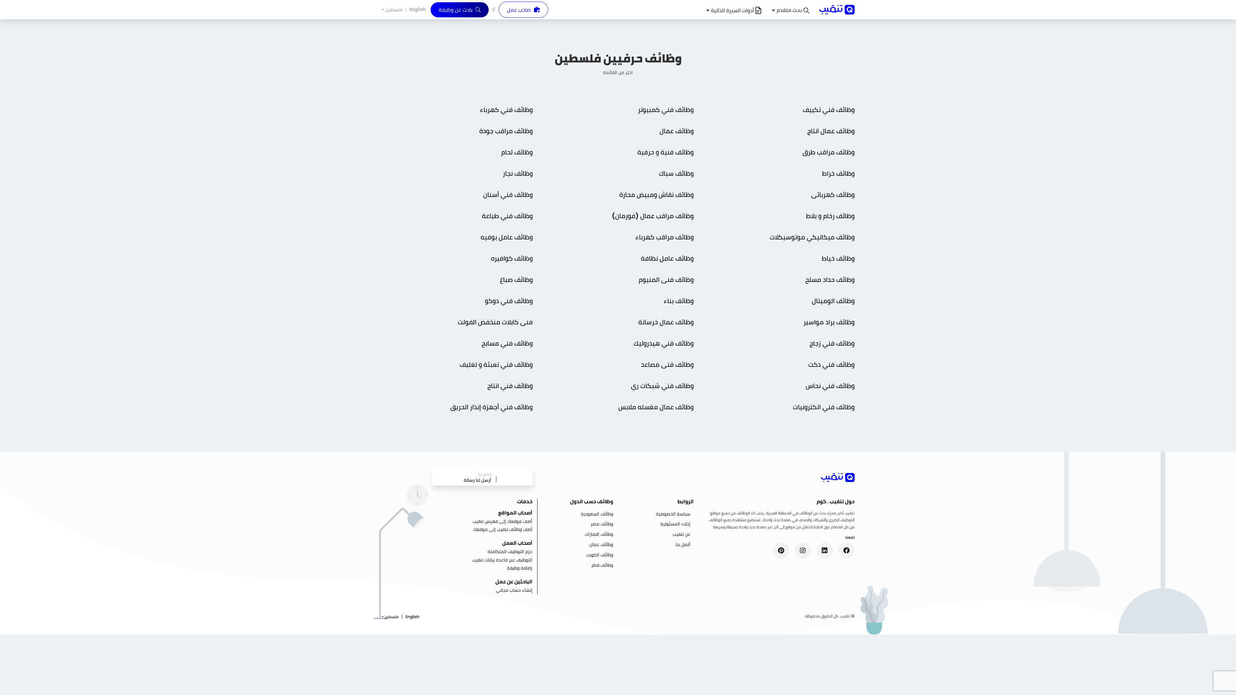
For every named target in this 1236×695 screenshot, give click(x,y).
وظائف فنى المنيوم (665, 279)
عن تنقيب (681, 534)
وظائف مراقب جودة (505, 130)
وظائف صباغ (516, 279)
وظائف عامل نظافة (666, 258)
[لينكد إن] (825, 550)
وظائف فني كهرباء (505, 109)
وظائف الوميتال (832, 300)
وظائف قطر (602, 565)
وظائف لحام (516, 152)
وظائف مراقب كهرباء (664, 237)
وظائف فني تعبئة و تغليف (495, 364)
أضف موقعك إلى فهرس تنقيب (502, 521)
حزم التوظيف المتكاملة (510, 551)
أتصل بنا (683, 544)
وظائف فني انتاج (509, 385)
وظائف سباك (675, 173)
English (417, 9)
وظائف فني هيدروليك (663, 343)
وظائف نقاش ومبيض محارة (656, 194)
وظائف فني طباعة (506, 215)
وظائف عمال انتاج (830, 130)
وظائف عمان (601, 544)
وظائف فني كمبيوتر (665, 109)
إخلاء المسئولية (675, 524)
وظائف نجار (517, 173)
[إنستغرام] (803, 550)
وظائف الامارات (599, 534)
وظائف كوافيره (511, 258)
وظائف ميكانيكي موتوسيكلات (811, 237)
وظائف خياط (838, 258)
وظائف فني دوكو (509, 300)
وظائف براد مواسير (829, 322)
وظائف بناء (679, 300)
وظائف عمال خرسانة (666, 322)
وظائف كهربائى (832, 194)
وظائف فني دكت (831, 364)
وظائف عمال (676, 130)
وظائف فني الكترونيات (824, 407)
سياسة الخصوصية (673, 514)
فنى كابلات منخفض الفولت (494, 322)
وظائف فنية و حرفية (665, 152)
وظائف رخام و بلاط (829, 215)
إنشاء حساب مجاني (514, 590)
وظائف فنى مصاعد (666, 364)
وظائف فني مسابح (506, 343)
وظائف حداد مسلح (830, 279)
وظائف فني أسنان (507, 194)
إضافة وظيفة (519, 568)
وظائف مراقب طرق (828, 152)
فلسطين (394, 10)
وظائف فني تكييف (828, 109)
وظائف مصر (602, 524)
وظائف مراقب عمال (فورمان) (652, 215)
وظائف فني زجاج (831, 343)
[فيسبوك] (846, 550)
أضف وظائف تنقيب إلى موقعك (502, 529)
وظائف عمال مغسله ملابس (655, 407)
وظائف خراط (837, 173)
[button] (790, 10)
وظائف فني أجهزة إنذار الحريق (491, 407)
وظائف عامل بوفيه (506, 237)
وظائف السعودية (597, 514)
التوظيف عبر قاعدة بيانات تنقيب (502, 560)
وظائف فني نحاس (829, 385)
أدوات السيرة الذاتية (732, 10)
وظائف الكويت (599, 554)
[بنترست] (781, 550)
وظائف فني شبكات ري (661, 385)
